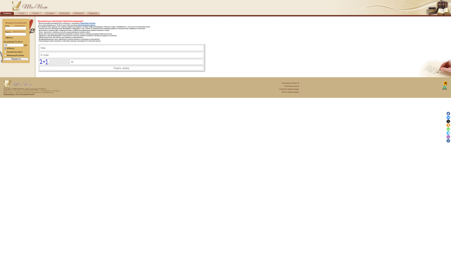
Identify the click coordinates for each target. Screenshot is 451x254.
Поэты (36, 13)
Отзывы (50, 13)
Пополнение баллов (292, 86)
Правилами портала (87, 23)
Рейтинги (78, 13)
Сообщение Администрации (289, 89)
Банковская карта (14, 52)
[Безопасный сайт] (444, 89)
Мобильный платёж (15, 55)
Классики (64, 13)
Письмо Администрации (290, 92)
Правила (93, 13)
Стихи (21, 13)
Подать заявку (121, 68)
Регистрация (20, 26)
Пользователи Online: (290, 83)
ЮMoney (10, 48)
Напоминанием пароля (86, 25)
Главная (7, 13)
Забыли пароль (19, 32)
